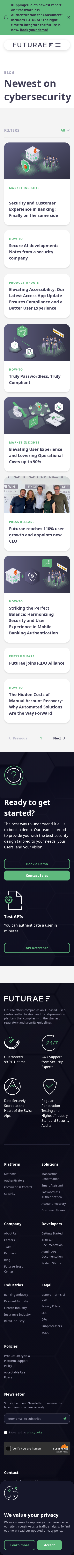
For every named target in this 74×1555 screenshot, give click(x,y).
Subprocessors (52, 1326)
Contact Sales (37, 875)
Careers (9, 1240)
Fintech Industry (15, 1308)
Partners (10, 1253)
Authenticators (14, 1180)
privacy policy (34, 1432)
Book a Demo (37, 864)
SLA (44, 1313)
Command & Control (18, 1187)
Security (9, 1194)
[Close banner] (68, 17)
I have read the (25, 1432)
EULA (45, 1333)
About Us (10, 1233)
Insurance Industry (17, 1314)
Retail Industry (14, 1321)
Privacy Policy (51, 1306)
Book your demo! (34, 30)
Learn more (19, 1545)
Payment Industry (16, 1301)
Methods (10, 1174)
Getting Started (52, 1233)
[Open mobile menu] (58, 45)
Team (8, 1247)
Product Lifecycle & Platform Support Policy (17, 1361)
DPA (44, 1319)
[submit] (65, 1418)
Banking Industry (16, 1295)
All (63, 130)
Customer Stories (53, 1210)
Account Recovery (54, 1204)
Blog (7, 1260)
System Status (51, 1263)
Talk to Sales (37, 1505)
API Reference (37, 948)
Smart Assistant (52, 1185)
